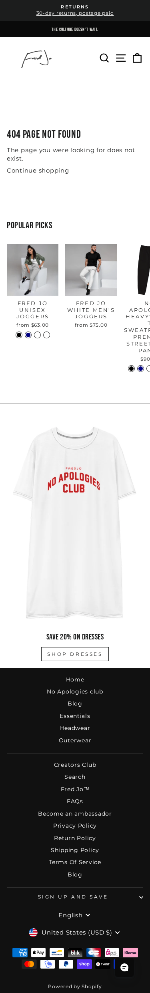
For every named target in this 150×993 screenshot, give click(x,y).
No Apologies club (75, 691)
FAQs (75, 801)
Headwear (75, 728)
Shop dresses (74, 654)
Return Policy (75, 838)
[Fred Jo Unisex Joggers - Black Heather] (37, 335)
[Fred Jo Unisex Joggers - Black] (19, 335)
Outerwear (75, 740)
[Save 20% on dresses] (75, 522)
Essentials (75, 716)
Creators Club (75, 765)
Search (74, 777)
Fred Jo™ (75, 789)
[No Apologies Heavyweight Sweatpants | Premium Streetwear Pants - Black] (131, 369)
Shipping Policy (75, 850)
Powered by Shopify (75, 986)
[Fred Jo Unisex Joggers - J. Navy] (28, 335)
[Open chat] (124, 967)
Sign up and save (73, 897)
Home (75, 679)
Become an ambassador (75, 813)
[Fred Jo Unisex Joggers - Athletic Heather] (47, 335)
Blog (75, 703)
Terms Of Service (75, 862)
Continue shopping (38, 170)
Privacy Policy (75, 825)
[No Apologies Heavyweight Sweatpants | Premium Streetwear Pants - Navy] (141, 369)
